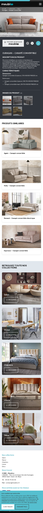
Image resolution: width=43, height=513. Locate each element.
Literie (4, 464)
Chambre (5, 462)
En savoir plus (32, 502)
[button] (32, 43)
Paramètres (22, 507)
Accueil (4, 9)
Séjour (4, 460)
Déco (4, 466)
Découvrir (12, 299)
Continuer (7, 507)
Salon (18, 9)
